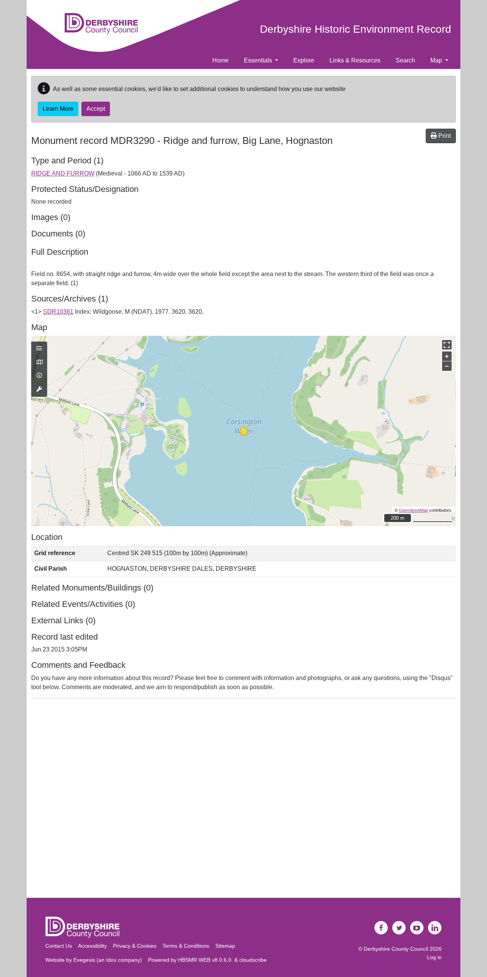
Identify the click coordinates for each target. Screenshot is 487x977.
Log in (434, 957)
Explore (303, 60)
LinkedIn (435, 928)
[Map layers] (39, 349)
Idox (111, 960)
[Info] (39, 376)
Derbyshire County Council (396, 949)
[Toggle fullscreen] (447, 345)
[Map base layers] (39, 362)
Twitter (399, 928)
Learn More (58, 108)
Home (220, 60)
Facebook (381, 928)
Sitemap (225, 946)
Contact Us (58, 946)
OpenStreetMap (413, 510)
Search (405, 60)
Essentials (259, 60)
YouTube (417, 928)
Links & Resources (354, 60)
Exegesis (84, 960)
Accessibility (92, 946)
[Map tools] (39, 389)
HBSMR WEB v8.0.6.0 (206, 960)
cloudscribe (253, 960)
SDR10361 (58, 311)
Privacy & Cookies (134, 946)
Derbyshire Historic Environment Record (355, 29)
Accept (95, 108)
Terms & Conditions (185, 946)
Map (437, 60)
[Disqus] (243, 799)
